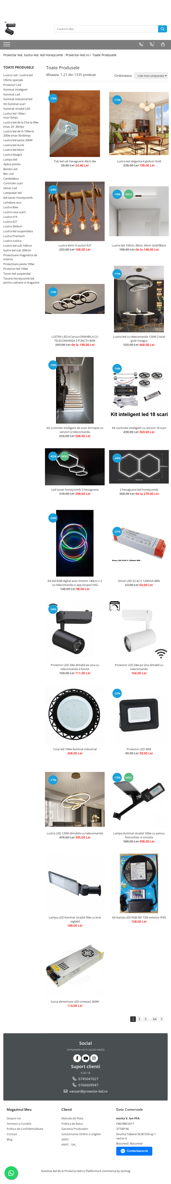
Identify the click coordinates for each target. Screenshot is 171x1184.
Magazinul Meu (19, 1109)
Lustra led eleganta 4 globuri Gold (139, 161)
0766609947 (87, 1085)
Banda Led (10, 169)
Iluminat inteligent (15, 89)
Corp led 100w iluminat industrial (75, 749)
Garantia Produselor (74, 1129)
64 (155, 1019)
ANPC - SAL (68, 1144)
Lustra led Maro (13, 150)
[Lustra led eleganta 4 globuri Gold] (139, 123)
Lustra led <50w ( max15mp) (14, 115)
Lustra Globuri (12, 226)
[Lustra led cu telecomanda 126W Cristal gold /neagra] (139, 299)
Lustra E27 (10, 222)
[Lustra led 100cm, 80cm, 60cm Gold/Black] (139, 211)
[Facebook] (77, 1058)
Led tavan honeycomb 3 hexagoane (75, 490)
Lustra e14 (10, 217)
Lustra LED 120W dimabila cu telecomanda (75, 833)
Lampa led (10, 159)
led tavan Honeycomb (18, 198)
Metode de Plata (72, 1118)
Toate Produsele (104, 55)
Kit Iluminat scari (14, 104)
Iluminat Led (11, 94)
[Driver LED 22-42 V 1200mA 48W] (139, 543)
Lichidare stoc (12, 202)
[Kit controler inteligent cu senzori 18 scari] (139, 390)
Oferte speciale (13, 80)
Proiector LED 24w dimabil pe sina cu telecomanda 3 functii (75, 667)
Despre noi (14, 1118)
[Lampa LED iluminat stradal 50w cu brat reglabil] (75, 883)
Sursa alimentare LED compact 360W (75, 1002)
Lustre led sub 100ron (17, 246)
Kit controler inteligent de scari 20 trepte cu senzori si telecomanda (75, 430)
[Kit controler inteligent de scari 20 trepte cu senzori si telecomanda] (75, 390)
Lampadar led (12, 193)
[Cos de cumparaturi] (163, 44)
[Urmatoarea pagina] (161, 1019)
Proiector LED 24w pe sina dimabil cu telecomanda (139, 667)
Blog (9, 1139)
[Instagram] (94, 1058)
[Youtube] (86, 1058)
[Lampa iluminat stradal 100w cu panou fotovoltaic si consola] (139, 799)
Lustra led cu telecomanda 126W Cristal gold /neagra (139, 339)
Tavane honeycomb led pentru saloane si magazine (21, 280)
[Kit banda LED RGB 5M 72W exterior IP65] (139, 883)
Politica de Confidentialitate (25, 1129)
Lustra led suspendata (18, 231)
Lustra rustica (12, 241)
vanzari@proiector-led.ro (88, 1091)
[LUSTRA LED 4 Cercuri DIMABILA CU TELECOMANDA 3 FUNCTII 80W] (75, 299)
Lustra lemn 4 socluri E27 (75, 245)
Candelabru (11, 178)
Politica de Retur (72, 1124)
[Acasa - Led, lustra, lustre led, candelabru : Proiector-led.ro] (25, 29)
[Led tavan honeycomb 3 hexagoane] (75, 467)
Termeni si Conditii (19, 1124)
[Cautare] (162, 28)
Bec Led (8, 174)
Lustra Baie (10, 207)
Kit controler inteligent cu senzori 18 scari (139, 428)
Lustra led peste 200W (18, 140)
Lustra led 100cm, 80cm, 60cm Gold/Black (139, 245)
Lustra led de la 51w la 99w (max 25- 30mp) (20, 124)
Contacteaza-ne (137, 1150)
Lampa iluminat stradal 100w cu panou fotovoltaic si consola (139, 835)
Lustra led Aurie (13, 145)
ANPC (65, 1139)
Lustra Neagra (12, 155)
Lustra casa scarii (14, 212)
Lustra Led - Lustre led (18, 75)
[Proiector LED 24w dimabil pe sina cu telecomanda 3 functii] (75, 631)
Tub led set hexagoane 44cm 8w (75, 161)
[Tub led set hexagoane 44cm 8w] (75, 123)
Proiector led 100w (15, 269)
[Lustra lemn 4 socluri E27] (75, 211)
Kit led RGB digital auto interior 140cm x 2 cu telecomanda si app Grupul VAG (75, 583)
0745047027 (87, 1079)
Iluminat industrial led (17, 99)
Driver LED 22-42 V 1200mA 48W (139, 581)
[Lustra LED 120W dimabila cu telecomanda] (75, 799)
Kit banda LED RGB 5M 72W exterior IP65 (139, 917)
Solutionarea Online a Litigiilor (81, 1134)
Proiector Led (12, 85)
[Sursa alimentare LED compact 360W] (75, 967)
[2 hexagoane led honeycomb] (139, 466)
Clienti (66, 1109)
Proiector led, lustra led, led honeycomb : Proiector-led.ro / (47, 55)
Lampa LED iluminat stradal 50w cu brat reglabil (75, 919)
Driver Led (10, 188)
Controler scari (13, 183)
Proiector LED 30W (139, 749)
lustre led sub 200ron (17, 250)
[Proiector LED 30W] (139, 715)
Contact (12, 1134)
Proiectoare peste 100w (18, 264)
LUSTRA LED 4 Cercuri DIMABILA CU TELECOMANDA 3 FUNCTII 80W (74, 339)
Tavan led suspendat (17, 274)
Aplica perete (11, 164)
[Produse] (7, 45)
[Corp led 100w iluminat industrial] (75, 715)
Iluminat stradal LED (16, 109)
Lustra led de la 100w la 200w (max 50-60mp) (18, 133)
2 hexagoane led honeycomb (139, 490)
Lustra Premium (14, 236)
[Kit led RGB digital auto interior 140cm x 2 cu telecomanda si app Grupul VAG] (75, 543)
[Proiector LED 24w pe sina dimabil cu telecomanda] (139, 631)
